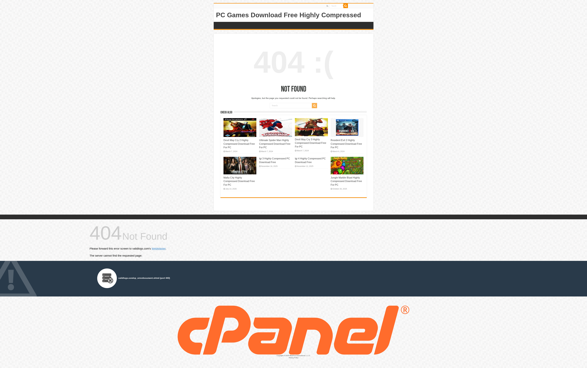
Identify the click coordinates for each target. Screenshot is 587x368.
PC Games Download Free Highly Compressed (288, 15)
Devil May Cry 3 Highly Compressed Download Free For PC (310, 143)
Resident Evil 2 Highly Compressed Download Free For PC (346, 144)
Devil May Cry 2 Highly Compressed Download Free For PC (239, 144)
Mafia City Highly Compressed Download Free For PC (239, 181)
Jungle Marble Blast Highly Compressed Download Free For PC (346, 181)
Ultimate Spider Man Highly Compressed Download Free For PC (274, 144)
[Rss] (327, 6)
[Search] (345, 6)
